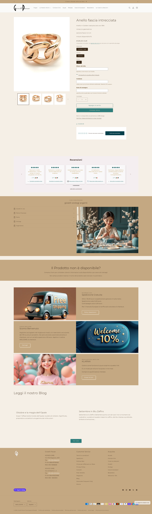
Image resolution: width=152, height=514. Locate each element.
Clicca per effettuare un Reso (85, 464)
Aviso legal (91, 510)
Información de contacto (102, 510)
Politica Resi (80, 461)
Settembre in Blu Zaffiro (91, 411)
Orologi (110, 467)
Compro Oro (112, 458)
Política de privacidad (57, 510)
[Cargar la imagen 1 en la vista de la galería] (23, 99)
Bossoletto (111, 473)
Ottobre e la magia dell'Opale (31, 412)
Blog (77, 478)
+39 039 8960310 (53, 460)
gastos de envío (95, 43)
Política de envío (82, 510)
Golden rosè (82, 49)
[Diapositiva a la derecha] (68, 99)
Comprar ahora (95, 110)
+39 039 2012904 (53, 473)
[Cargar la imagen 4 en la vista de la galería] (60, 99)
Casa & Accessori (113, 470)
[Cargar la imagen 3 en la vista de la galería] (47, 99)
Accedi (110, 455)
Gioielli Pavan (21, 510)
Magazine (79, 475)
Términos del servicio (70, 510)
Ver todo (76, 441)
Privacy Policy (80, 467)
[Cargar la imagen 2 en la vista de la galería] (35, 99)
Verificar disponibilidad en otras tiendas (88, 118)
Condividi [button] (81, 124)
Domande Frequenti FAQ (84, 481)
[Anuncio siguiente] (138, 1)
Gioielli (110, 464)
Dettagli (25, 345)
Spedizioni (79, 458)
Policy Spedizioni (90, 312)
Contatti (79, 470)
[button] (45, 8)
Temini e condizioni (82, 455)
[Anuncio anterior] (14, 1)
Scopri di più (88, 377)
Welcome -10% (112, 475)
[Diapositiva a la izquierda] (15, 99)
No (79, 62)
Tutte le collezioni (113, 461)
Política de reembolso (44, 510)
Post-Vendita (80, 473)
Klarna (78, 484)
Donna (80, 55)
